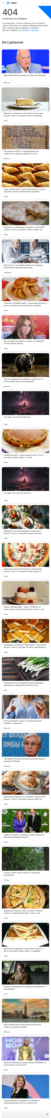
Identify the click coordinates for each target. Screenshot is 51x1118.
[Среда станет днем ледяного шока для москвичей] (25, 864)
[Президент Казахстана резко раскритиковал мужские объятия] (25, 751)
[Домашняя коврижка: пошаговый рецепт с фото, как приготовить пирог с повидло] (25, 940)
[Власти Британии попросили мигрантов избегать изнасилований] (25, 1016)
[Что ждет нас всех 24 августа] (25, 409)
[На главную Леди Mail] (13, 3)
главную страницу (30, 30)
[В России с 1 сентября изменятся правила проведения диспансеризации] (25, 257)
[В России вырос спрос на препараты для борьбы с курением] (25, 713)
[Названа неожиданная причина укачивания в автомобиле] (25, 978)
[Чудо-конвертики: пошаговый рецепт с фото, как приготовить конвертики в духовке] (25, 181)
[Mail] (8, 3)
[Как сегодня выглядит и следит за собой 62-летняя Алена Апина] (25, 333)
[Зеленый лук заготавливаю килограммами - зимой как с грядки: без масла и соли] (25, 675)
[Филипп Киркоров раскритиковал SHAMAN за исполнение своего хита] (25, 1054)
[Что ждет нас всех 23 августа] (25, 485)
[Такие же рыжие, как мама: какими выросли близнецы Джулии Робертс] (25, 826)
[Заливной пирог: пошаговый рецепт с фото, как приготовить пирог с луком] (25, 447)
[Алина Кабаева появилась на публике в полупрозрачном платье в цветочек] (25, 1092)
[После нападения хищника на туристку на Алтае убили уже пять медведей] (25, 371)
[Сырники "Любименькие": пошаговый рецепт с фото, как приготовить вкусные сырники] (25, 295)
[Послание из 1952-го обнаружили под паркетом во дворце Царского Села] (25, 143)
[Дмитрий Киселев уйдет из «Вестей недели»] (25, 67)
